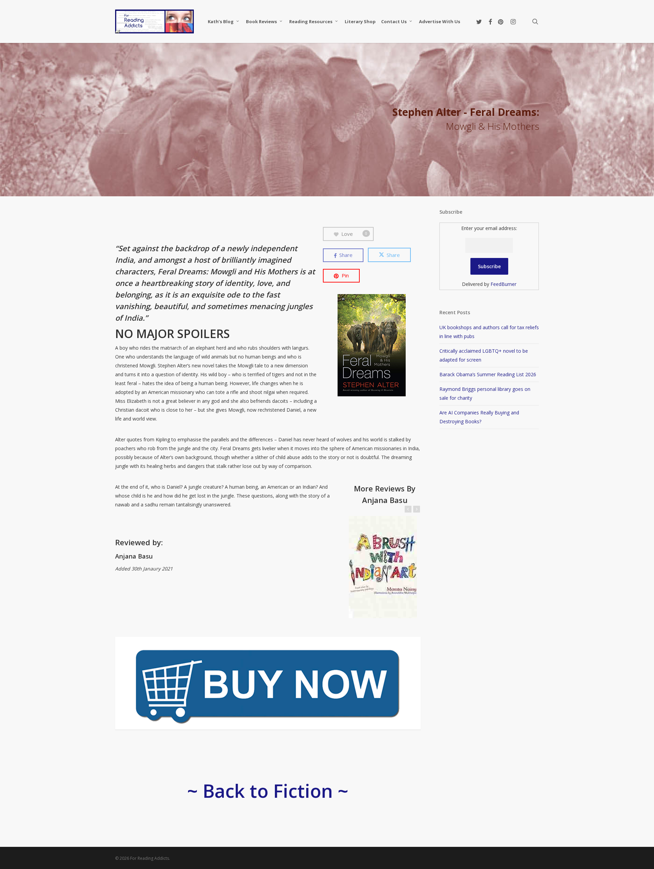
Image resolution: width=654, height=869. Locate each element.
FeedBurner (503, 284)
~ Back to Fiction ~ (267, 790)
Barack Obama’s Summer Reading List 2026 (487, 374)
